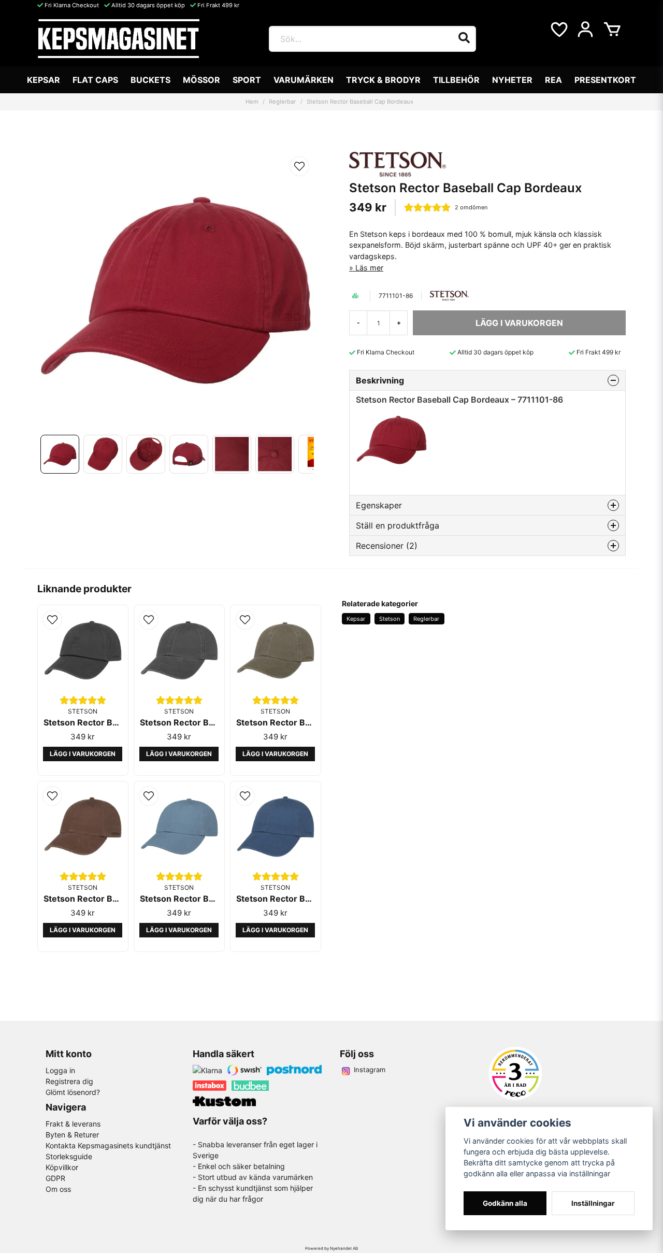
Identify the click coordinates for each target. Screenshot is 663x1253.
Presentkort (605, 80)
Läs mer (369, 267)
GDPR (55, 1178)
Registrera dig (69, 1081)
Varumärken (303, 80)
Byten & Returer (72, 1134)
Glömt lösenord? (73, 1092)
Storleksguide (69, 1156)
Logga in (60, 1070)
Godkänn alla (505, 1203)
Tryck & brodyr (383, 80)
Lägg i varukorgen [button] (83, 754)
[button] (299, 166)
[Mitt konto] (585, 29)
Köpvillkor (62, 1167)
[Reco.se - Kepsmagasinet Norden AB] (515, 1073)
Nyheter (512, 80)
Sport (247, 80)
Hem (252, 101)
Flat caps (95, 80)
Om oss (58, 1189)
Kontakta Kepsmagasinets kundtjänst (108, 1145)
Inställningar (593, 1203)
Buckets (150, 80)
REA (553, 80)
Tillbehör (456, 80)
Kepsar (43, 80)
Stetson (389, 618)
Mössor (201, 80)
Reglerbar (282, 101)
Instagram (369, 1069)
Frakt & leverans (73, 1123)
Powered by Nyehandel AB (331, 1248)
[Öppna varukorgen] (612, 29)
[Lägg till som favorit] (558, 29)
